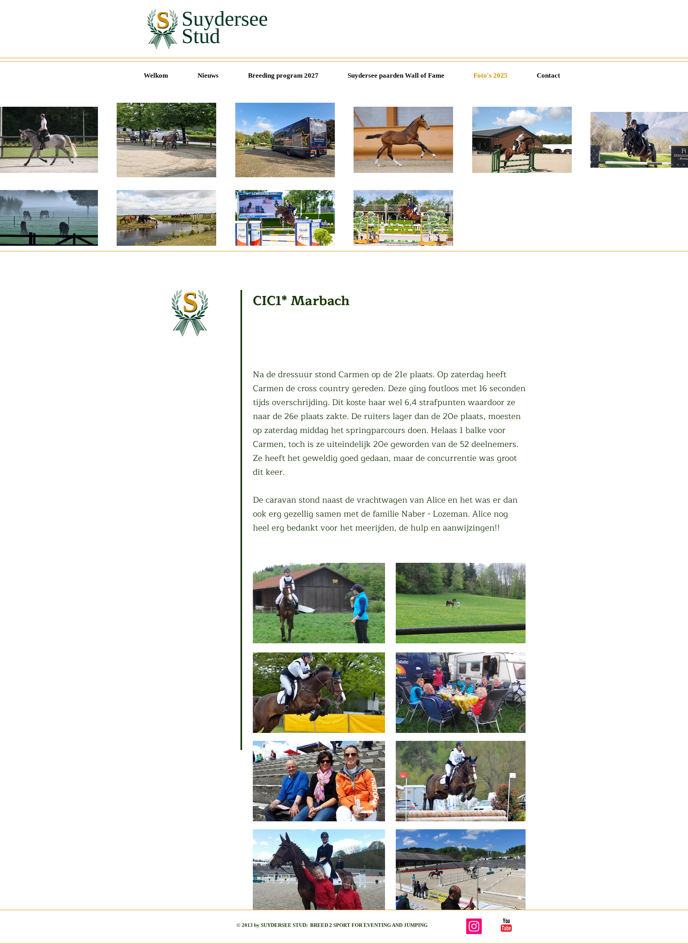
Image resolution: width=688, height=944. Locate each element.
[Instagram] (474, 926)
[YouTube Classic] (506, 925)
